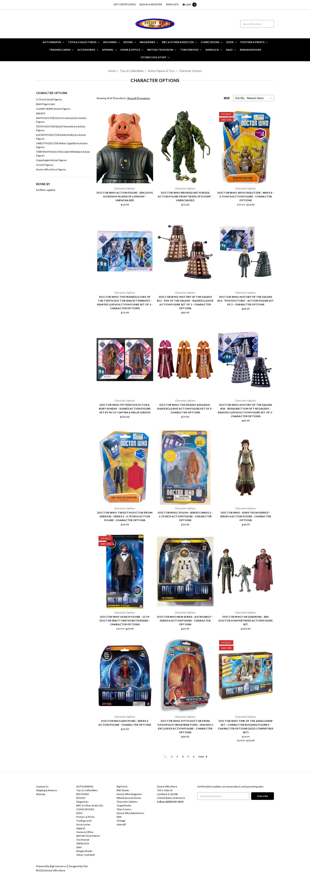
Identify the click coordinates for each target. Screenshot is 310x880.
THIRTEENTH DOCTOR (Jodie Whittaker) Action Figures (63, 153)
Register (156, 4)
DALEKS (40, 113)
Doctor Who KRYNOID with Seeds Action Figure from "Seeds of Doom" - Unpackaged (185, 196)
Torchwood (189, 49)
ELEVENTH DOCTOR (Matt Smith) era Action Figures (61, 136)
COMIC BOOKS (210, 42)
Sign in (143, 4)
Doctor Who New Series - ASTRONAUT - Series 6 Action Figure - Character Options (185, 620)
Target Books (124, 805)
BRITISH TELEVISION (160, 49)
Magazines (147, 42)
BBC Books (123, 790)
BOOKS (128, 42)
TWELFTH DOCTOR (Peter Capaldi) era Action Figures (62, 145)
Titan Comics (124, 809)
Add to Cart (124, 173)
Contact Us (42, 786)
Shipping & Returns (46, 790)
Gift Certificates (124, 4)
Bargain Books (250, 49)
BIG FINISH (110, 42)
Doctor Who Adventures (130, 813)
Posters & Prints (252, 42)
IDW (119, 816)
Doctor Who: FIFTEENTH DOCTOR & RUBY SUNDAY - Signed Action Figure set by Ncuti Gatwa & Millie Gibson (125, 408)
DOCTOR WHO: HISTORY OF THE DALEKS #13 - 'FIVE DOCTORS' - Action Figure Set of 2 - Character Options (245, 300)
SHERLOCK (212, 49)
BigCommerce (58, 866)
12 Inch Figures (44, 164)
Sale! (229, 49)
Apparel (108, 49)
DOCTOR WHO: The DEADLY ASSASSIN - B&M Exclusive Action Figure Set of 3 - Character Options (185, 408)
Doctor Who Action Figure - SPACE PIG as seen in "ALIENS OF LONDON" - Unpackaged (125, 196)
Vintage (121, 820)
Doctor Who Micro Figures (51, 169)
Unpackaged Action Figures (51, 160)
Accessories (86, 49)
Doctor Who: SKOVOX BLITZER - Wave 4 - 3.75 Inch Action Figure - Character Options (245, 196)
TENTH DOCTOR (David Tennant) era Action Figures (60, 128)
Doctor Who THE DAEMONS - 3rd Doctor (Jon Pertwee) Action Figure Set (245, 620)
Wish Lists (172, 4)
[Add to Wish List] (148, 120)
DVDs (230, 42)
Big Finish (122, 786)
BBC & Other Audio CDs (178, 42)
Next (201, 756)
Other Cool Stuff (154, 57)
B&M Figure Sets (45, 104)
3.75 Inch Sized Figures (49, 99)
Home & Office (130, 49)
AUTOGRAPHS (52, 42)
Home (112, 71)
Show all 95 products (138, 98)
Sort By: (240, 98)
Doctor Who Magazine (129, 794)
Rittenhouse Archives (129, 797)
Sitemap (40, 794)
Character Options (190, 71)
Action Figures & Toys (161, 71)
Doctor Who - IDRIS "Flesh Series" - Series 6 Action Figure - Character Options (245, 516)
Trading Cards (60, 49)
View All (121, 824)
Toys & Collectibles (82, 42)
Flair (85, 866)
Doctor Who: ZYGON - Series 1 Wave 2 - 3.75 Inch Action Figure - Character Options (185, 516)
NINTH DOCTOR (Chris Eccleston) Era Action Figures (61, 119)
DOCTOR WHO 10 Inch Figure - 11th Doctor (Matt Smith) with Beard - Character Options (125, 620)
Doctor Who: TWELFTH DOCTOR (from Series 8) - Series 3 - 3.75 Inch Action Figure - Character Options (124, 516)
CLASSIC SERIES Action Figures (53, 108)
